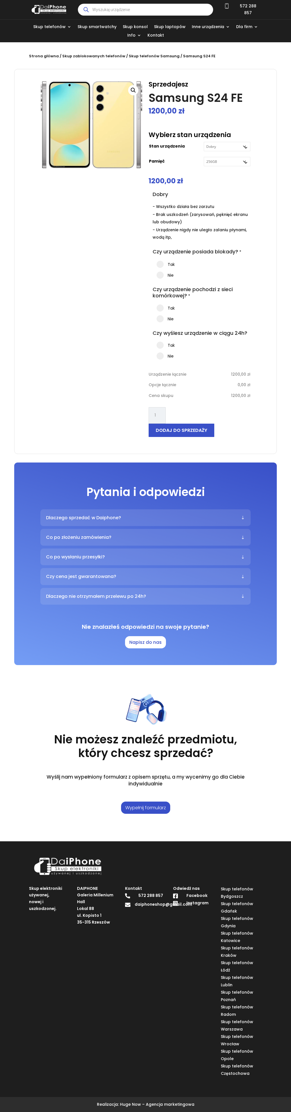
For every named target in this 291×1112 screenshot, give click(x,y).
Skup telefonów (49, 27)
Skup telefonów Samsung (154, 56)
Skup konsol (135, 27)
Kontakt (155, 35)
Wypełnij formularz (145, 807)
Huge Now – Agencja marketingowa (157, 1104)
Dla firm (244, 27)
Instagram (197, 903)
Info (131, 35)
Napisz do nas (145, 642)
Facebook (196, 895)
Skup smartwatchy (97, 27)
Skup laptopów (170, 27)
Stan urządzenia (167, 146)
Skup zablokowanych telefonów (93, 56)
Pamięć (157, 161)
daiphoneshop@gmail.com (163, 904)
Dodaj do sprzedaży (181, 430)
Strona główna (44, 56)
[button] (133, 90)
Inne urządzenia (208, 27)
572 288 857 (150, 895)
